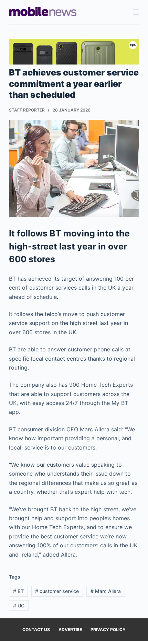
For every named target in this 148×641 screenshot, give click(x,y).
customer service (57, 591)
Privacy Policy (108, 629)
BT (18, 591)
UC (18, 605)
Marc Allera (106, 591)
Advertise (70, 629)
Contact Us (36, 629)
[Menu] (136, 12)
